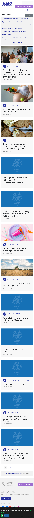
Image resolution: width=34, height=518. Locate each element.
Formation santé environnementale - (12, 31)
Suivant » (26, 468)
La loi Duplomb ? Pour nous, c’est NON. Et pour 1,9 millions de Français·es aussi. (15, 180)
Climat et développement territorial (11, 25)
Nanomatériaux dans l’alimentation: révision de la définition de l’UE (16, 319)
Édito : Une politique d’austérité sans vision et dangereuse (16, 284)
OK (2, 515)
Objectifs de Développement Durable (12, 22)
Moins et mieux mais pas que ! (14, 384)
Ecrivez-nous (6, 498)
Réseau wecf (27, 25)
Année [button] (29, 15)
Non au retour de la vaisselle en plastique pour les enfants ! (14, 250)
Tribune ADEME (17, 43)
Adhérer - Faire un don (24, 6)
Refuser (6, 515)
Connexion (27, 3)
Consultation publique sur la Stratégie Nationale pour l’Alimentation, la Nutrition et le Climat (17, 214)
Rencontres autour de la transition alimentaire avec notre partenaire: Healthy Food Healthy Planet (15, 456)
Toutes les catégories (8, 18)
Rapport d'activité (6, 34)
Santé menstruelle (7, 43)
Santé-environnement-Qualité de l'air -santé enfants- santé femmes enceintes (16, 39)
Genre (24, 31)
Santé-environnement (21, 18)
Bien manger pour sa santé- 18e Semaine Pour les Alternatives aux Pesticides (15, 419)
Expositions (19, 28)
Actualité (4, 28)
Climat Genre (11, 28)
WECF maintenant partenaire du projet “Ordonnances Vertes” (17, 110)
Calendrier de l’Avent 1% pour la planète (14, 350)
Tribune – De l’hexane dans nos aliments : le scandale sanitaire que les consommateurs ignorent (16, 146)
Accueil (6, 473)
